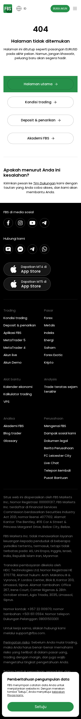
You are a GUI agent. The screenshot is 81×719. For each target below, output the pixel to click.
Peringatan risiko (16, 642)
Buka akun (60, 8)
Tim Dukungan (44, 183)
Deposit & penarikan (38, 120)
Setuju (40, 706)
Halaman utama (38, 84)
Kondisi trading (38, 102)
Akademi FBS (38, 138)
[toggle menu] (75, 8)
